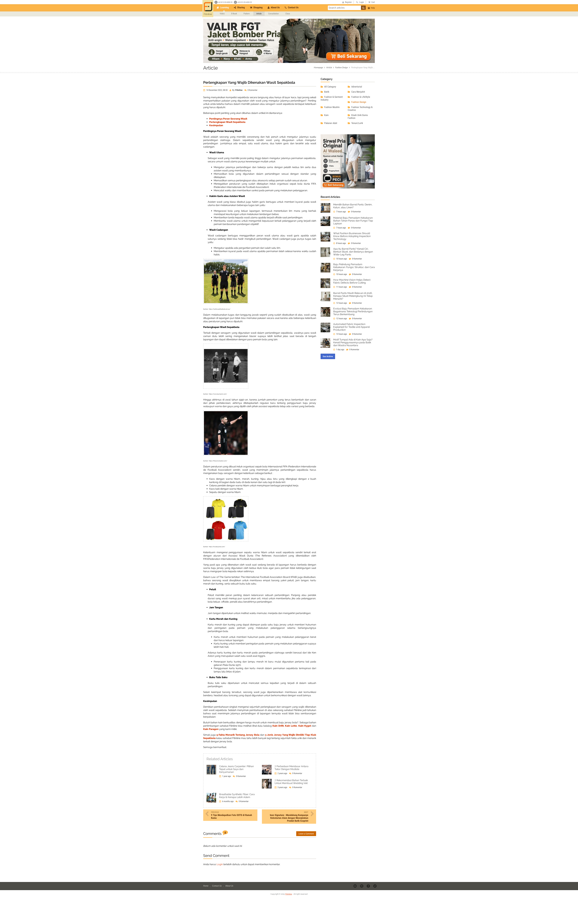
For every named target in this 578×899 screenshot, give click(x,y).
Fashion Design (341, 67)
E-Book (234, 13)
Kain (326, 115)
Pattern (247, 13)
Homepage (318, 67)
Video (222, 13)
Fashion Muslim (332, 107)
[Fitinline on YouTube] (355, 886)
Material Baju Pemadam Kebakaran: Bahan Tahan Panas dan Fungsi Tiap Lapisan (353, 220)
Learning (224, 7)
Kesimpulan (216, 125)
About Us (275, 7)
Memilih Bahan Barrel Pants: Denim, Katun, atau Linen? (352, 206)
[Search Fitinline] (363, 8)
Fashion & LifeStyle (360, 96)
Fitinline (288, 894)
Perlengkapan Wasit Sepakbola (227, 122)
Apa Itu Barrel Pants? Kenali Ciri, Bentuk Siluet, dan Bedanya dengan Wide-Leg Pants (353, 251)
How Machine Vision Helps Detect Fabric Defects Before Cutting (351, 281)
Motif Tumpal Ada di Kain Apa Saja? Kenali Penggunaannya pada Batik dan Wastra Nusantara (353, 342)
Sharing (241, 7)
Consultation (273, 13)
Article (259, 13)
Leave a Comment (306, 833)
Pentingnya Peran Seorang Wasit (228, 118)
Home (206, 885)
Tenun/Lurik (357, 123)
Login (220, 864)
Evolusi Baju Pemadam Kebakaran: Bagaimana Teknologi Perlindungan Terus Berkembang (353, 311)
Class (287, 13)
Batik (326, 91)
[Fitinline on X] (375, 886)
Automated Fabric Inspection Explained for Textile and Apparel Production (351, 327)
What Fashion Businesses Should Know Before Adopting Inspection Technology (352, 236)
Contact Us (292, 7)
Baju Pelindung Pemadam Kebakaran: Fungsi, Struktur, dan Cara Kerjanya (354, 267)
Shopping (258, 7)
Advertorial (356, 86)
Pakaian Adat (330, 123)
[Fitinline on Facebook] (368, 886)
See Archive (328, 356)
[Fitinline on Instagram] (362, 886)
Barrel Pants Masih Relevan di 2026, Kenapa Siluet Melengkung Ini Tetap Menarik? (353, 296)
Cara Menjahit (358, 91)
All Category (330, 86)
